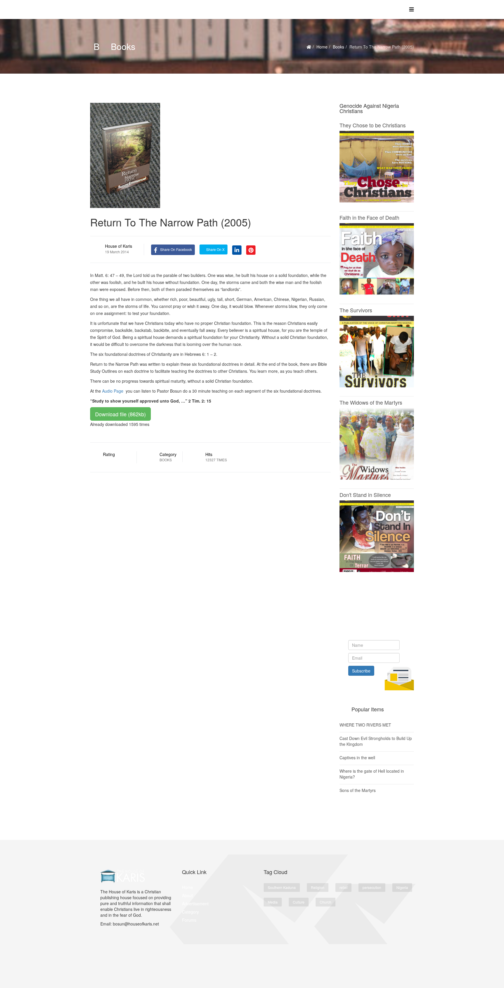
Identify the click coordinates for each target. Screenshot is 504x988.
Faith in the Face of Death (369, 217)
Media (273, 901)
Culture (298, 901)
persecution (372, 887)
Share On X (215, 249)
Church (325, 901)
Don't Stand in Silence (365, 495)
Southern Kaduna (282, 887)
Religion (317, 887)
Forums (189, 920)
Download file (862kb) (120, 414)
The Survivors (356, 310)
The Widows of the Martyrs (371, 402)
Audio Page (112, 391)
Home (322, 47)
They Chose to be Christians (373, 125)
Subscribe (361, 671)
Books (338, 47)
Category (190, 912)
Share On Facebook (176, 249)
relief (343, 887)
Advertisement (195, 903)
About (187, 895)
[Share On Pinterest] (251, 249)
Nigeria (402, 887)
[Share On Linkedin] (237, 249)
